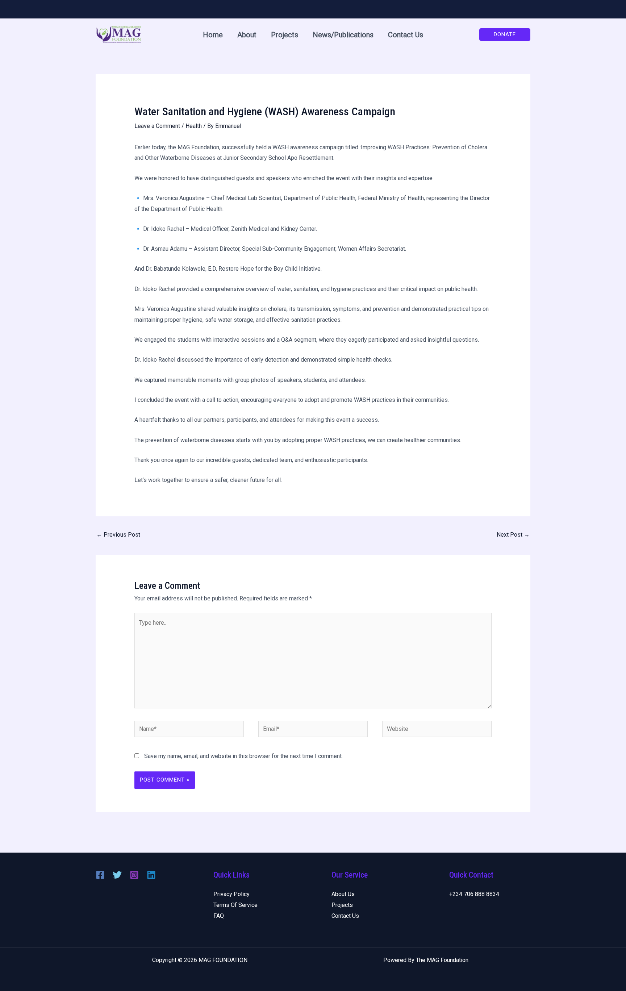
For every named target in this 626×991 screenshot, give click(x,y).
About (246, 34)
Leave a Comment (157, 125)
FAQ (218, 915)
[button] (504, 34)
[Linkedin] (151, 874)
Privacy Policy (231, 894)
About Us (343, 894)
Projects (284, 34)
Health (193, 125)
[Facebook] (100, 874)
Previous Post (118, 534)
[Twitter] (117, 874)
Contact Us (405, 34)
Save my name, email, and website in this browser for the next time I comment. (243, 756)
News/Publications (343, 34)
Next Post (513, 534)
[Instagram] (134, 874)
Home (213, 34)
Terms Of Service (235, 905)
